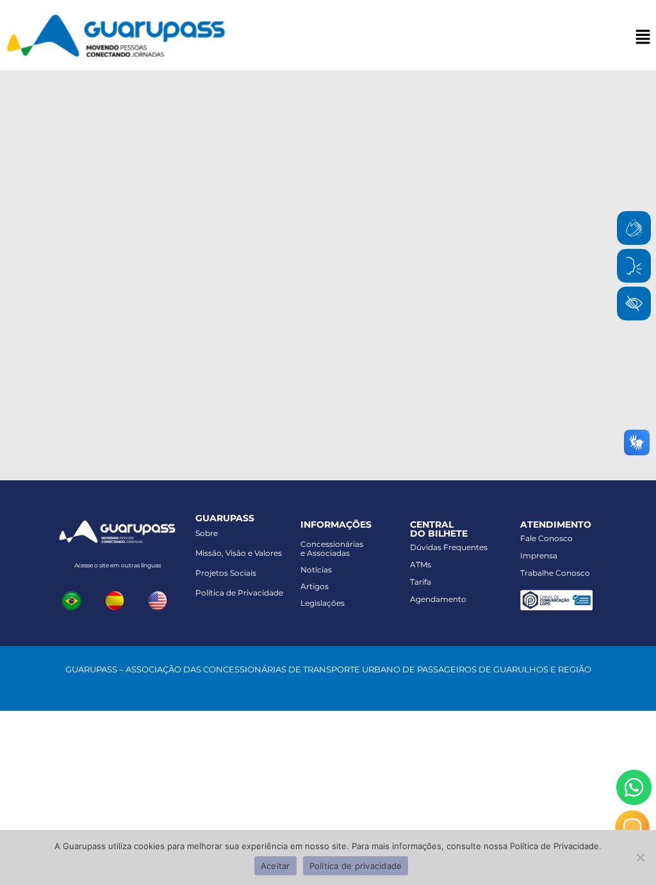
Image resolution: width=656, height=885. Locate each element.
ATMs (420, 564)
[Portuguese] (74, 599)
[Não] (640, 857)
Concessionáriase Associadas (331, 548)
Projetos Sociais (225, 573)
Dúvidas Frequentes (449, 547)
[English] (161, 599)
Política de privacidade (355, 866)
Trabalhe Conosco (555, 573)
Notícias (316, 569)
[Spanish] (117, 599)
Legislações (322, 603)
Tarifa (420, 582)
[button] (643, 38)
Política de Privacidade (239, 592)
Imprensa (538, 555)
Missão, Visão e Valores (238, 553)
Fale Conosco (546, 538)
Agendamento (438, 599)
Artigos (314, 586)
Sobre (206, 533)
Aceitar (275, 866)
